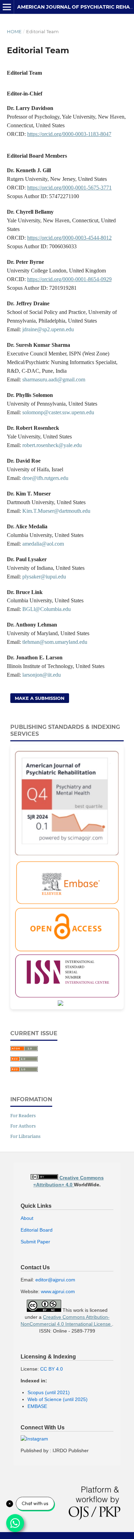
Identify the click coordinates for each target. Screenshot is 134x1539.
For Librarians (25, 1136)
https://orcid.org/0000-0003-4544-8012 (69, 238)
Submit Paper (35, 1241)
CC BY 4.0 (51, 1369)
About (27, 1218)
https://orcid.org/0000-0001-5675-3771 (69, 188)
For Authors (23, 1126)
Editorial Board (37, 1230)
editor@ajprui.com (55, 1279)
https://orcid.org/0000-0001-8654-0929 (69, 279)
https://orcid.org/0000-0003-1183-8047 (69, 134)
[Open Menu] (7, 7)
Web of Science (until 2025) (57, 1399)
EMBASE (37, 1406)
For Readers (23, 1115)
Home (14, 31)
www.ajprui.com (58, 1291)
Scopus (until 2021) (48, 1392)
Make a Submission (40, 698)
